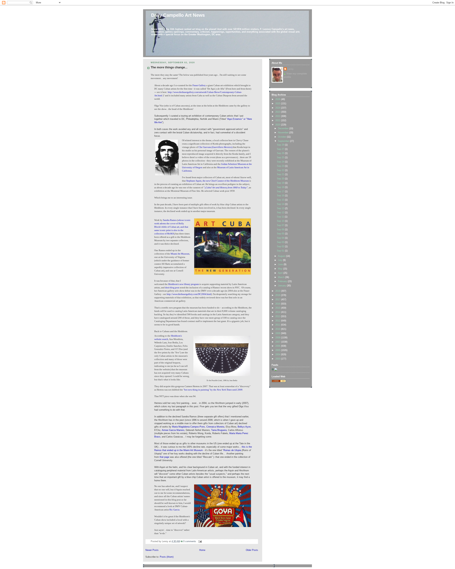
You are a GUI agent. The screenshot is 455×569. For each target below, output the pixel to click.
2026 (278, 99)
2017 (278, 299)
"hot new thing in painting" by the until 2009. (213, 390)
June (281, 264)
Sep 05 (281, 233)
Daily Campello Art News (178, 15)
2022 (278, 116)
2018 (278, 295)
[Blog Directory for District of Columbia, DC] (279, 381)
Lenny (290, 69)
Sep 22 (281, 170)
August (282, 256)
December (283, 128)
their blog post (172, 287)
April (280, 273)
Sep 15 (281, 200)
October (282, 137)
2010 (278, 329)
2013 (278, 316)
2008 (278, 337)
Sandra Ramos (170, 220)
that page (164, 457)
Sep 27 (281, 149)
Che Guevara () (216, 147)
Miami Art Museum (180, 254)
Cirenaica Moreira (215, 427)
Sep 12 (281, 212)
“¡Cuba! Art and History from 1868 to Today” (226, 187)
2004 (278, 354)
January (282, 285)
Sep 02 (281, 246)
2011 (278, 325)
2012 (278, 320)
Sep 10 (281, 221)
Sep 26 (281, 153)
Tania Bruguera (218, 430)
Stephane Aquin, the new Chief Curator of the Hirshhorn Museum (217, 181)
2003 (278, 359)
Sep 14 (281, 204)
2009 (278, 333)
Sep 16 (281, 195)
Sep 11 (281, 217)
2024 (278, 108)
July (280, 260)
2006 (278, 346)
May (280, 269)
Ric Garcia (174, 509)
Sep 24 (281, 162)
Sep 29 (281, 145)
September (284, 141)
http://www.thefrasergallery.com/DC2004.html (189, 294)
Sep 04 (281, 238)
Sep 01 (281, 251)
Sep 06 (281, 229)
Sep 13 (281, 208)
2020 (278, 125)
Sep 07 (281, 225)
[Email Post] (199, 541)
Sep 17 (281, 191)
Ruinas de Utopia (232, 450)
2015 (278, 308)
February (283, 281)
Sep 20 (281, 178)
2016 (278, 304)
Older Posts (252, 550)
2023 (278, 112)
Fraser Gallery (199, 85)
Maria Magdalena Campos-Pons (188, 427)
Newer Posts (152, 550)
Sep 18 (281, 187)
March (281, 277)
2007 (278, 342)
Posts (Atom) (166, 557)
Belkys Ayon (244, 427)
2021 (278, 120)
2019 (278, 291)
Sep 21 (281, 174)
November (283, 132)
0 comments (189, 541)
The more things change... (169, 67)
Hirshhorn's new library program (183, 284)
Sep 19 (281, 183)
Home (202, 550)
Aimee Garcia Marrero (173, 430)
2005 (278, 350)
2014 (278, 312)
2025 (278, 103)
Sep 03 (281, 242)
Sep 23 (281, 166)
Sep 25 (281, 157)
